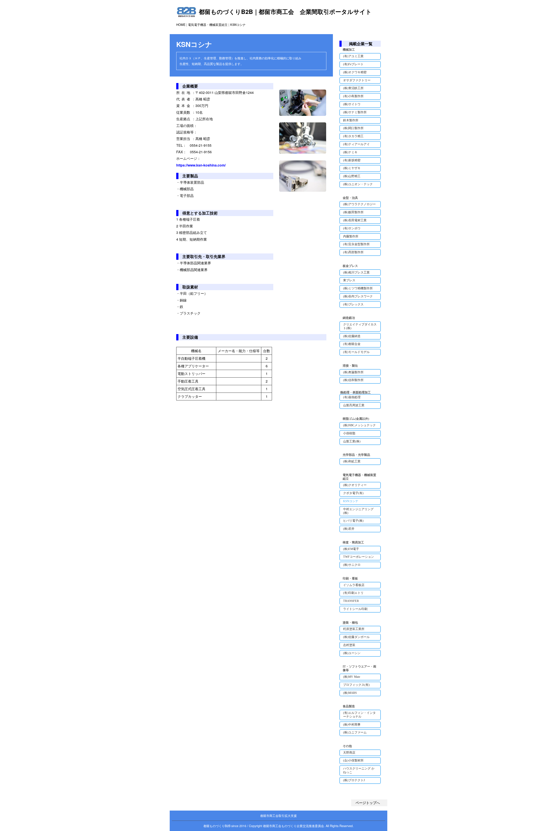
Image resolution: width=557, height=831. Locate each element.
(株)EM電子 (351, 549)
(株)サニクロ (352, 564)
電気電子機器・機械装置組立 (208, 24)
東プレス (349, 280)
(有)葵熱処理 (352, 397)
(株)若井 (348, 528)
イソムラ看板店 (353, 585)
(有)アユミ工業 (353, 56)
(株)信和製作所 (353, 380)
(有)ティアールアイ (356, 144)
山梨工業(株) (352, 441)
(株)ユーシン (352, 653)
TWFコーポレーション (358, 556)
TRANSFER (351, 601)
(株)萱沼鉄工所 (353, 88)
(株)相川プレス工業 (356, 272)
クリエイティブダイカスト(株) (360, 326)
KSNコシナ (350, 501)
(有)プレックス (353, 304)
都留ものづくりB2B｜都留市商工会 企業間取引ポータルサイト (285, 11)
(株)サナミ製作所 (355, 112)
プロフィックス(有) (356, 684)
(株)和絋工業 (352, 461)
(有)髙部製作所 (353, 252)
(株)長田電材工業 (355, 220)
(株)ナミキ (350, 152)
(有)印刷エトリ (353, 593)
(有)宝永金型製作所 (356, 244)
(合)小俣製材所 (353, 760)
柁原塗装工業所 (353, 629)
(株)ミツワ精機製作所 (358, 288)
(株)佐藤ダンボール (356, 637)
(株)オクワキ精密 (355, 72)
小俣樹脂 (349, 433)
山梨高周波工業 (353, 405)
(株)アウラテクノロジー (359, 204)
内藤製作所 (350, 236)
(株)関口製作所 (353, 128)
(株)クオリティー (355, 485)
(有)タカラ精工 (353, 136)
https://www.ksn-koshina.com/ (201, 165)
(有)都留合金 (352, 344)
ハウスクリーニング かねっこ (358, 770)
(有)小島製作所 (353, 96)
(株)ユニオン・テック (358, 184)
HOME (180, 24)
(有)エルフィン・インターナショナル (359, 714)
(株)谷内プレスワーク (358, 296)
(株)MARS (350, 692)
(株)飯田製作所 (353, 212)
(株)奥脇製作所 (353, 372)
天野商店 (349, 752)
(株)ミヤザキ (352, 168)
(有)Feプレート (353, 64)
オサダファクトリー (357, 80)
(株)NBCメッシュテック (359, 425)
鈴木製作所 (350, 120)
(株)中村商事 (352, 724)
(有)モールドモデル (356, 352)
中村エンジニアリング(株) (358, 511)
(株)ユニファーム (355, 732)
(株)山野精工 (352, 176)
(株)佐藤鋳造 (352, 336)
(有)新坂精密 (352, 160)
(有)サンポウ (352, 228)
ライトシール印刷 (355, 609)
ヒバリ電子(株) (353, 520)
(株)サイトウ (352, 104)
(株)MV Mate (351, 676)
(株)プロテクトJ (354, 780)
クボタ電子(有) (353, 493)
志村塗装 (349, 645)
